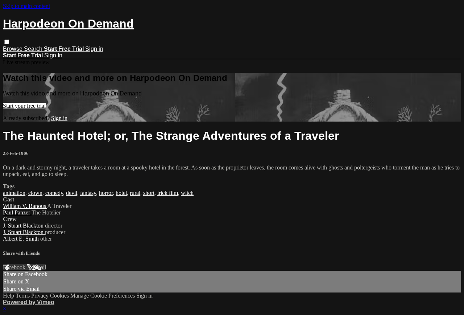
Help (9, 295)
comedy (54, 193)
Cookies (60, 295)
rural (135, 193)
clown (35, 193)
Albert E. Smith (21, 239)
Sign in (94, 49)
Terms (23, 295)
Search (34, 49)
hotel (121, 193)
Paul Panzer (17, 212)
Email (39, 267)
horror (106, 193)
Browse (13, 49)
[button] (6, 42)
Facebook (15, 267)
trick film (167, 193)
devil (71, 193)
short (148, 193)
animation (14, 193)
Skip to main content (26, 6)
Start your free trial (24, 106)
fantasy (88, 193)
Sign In (53, 55)
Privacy (40, 295)
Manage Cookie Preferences (103, 295)
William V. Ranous (25, 206)
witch (187, 193)
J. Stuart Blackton (24, 225)
